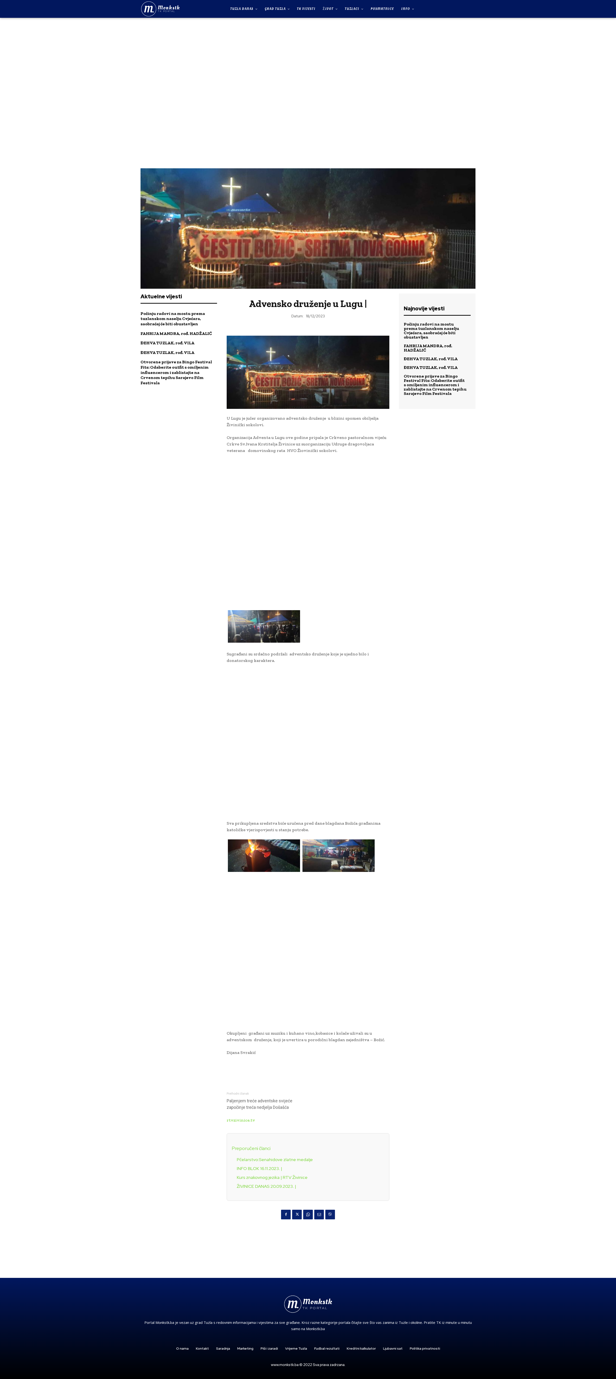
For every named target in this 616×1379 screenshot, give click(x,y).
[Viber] (330, 1214)
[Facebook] (286, 1214)
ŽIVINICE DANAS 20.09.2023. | (266, 1186)
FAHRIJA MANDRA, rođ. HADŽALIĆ (176, 333)
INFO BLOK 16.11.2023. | (259, 1168)
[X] (297, 1214)
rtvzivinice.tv (241, 1120)
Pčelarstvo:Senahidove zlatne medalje (275, 1159)
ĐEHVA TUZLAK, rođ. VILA (167, 343)
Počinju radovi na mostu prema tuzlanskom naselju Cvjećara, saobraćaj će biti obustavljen (173, 319)
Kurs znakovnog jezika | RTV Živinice (272, 1177)
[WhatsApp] (308, 1214)
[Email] (319, 1214)
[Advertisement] (308, 92)
